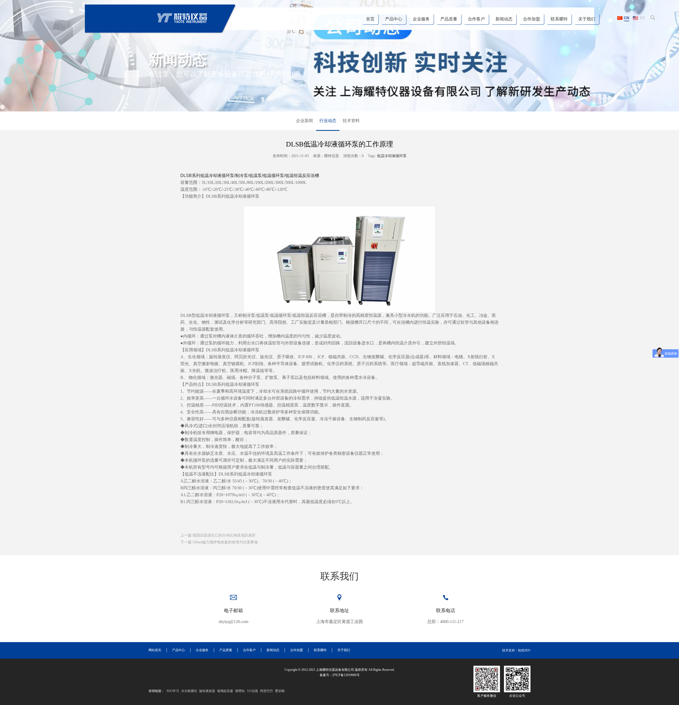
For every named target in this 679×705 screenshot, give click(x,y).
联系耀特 (559, 19)
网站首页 (155, 650)
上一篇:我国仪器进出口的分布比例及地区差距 (218, 535)
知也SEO (524, 650)
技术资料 (351, 120)
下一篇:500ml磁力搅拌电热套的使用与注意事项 (219, 542)
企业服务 (421, 19)
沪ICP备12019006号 (346, 675)
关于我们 (586, 19)
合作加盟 (531, 19)
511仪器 (252, 691)
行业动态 (327, 120)
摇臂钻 (240, 691)
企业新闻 (304, 120)
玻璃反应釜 (225, 691)
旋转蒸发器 (207, 691)
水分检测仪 (189, 691)
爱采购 (280, 691)
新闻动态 (503, 19)
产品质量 (448, 19)
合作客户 (476, 19)
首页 (370, 19)
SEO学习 (173, 691)
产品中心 (393, 19)
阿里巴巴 (266, 691)
